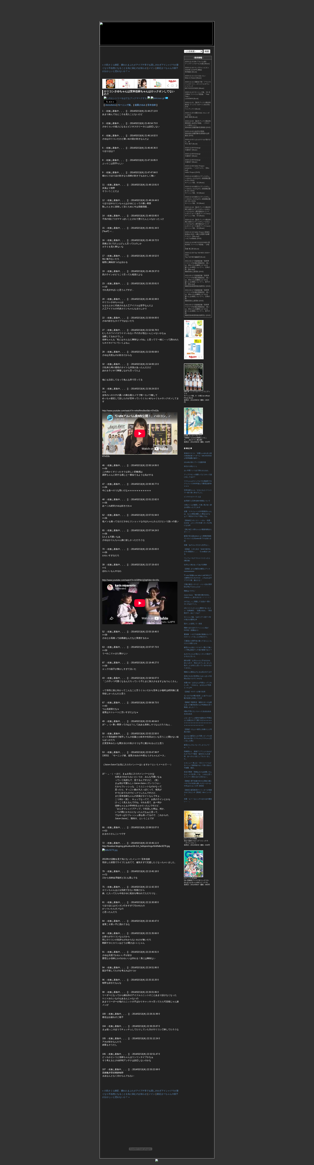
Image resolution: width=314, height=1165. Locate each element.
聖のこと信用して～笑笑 (193, 624)
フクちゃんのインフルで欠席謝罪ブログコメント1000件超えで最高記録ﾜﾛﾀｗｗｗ (198, 483)
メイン (152, 68)
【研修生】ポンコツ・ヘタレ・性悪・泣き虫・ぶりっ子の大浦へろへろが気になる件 (198, 523)
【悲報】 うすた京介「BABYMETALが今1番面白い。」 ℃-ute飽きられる (197, 551)
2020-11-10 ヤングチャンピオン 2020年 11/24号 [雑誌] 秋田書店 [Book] (197, 70)
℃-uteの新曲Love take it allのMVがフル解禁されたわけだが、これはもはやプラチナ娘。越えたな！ (198, 577)
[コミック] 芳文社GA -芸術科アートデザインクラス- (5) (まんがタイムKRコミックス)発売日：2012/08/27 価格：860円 (197, 881)
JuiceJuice (110, 105)
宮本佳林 (151, 105)
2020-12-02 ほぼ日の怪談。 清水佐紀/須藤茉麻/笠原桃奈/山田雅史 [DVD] (197, 133)
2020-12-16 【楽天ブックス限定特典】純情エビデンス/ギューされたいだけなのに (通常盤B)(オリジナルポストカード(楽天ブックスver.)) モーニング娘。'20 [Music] (198, 211)
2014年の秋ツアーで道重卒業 (195, 462)
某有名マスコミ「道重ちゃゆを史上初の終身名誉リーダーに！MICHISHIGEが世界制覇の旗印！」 (198, 455)
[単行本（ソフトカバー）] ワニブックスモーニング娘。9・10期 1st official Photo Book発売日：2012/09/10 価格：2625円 (197, 397)
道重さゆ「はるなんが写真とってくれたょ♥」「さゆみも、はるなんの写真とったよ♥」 (198, 685)
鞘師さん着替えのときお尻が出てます (198, 672)
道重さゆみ (140, 105)
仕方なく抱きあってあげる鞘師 (195, 565)
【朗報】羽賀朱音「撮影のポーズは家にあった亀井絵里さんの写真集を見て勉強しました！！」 (198, 704)
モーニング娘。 (125, 105)
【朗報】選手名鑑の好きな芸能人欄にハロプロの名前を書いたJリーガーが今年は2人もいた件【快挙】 (198, 783)
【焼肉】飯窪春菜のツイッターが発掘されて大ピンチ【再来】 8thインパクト (198, 792)
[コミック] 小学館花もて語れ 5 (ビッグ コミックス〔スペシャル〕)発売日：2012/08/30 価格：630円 (197, 842)
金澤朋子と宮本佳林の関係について (197, 501)
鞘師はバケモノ (189, 591)
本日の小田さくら (190, 466)
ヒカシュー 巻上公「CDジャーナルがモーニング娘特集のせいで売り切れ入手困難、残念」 (198, 765)
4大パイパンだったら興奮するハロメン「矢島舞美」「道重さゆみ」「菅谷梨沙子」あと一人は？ (198, 610)
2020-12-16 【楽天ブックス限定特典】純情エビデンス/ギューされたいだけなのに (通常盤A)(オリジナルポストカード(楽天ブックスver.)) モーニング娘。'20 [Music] (198, 224)
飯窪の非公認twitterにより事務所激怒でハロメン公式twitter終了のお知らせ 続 (197, 538)
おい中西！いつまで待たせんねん (196, 470)
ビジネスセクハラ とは (192, 497)
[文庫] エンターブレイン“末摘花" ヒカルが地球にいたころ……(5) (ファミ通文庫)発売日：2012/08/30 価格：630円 (197, 439)
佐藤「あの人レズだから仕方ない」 (197, 545)
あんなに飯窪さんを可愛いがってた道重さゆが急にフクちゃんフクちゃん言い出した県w (198, 738)
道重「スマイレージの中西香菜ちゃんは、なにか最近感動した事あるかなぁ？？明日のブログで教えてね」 (198, 513)
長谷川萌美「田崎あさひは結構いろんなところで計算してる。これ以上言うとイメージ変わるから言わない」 (198, 774)
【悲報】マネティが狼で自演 (194, 692)
